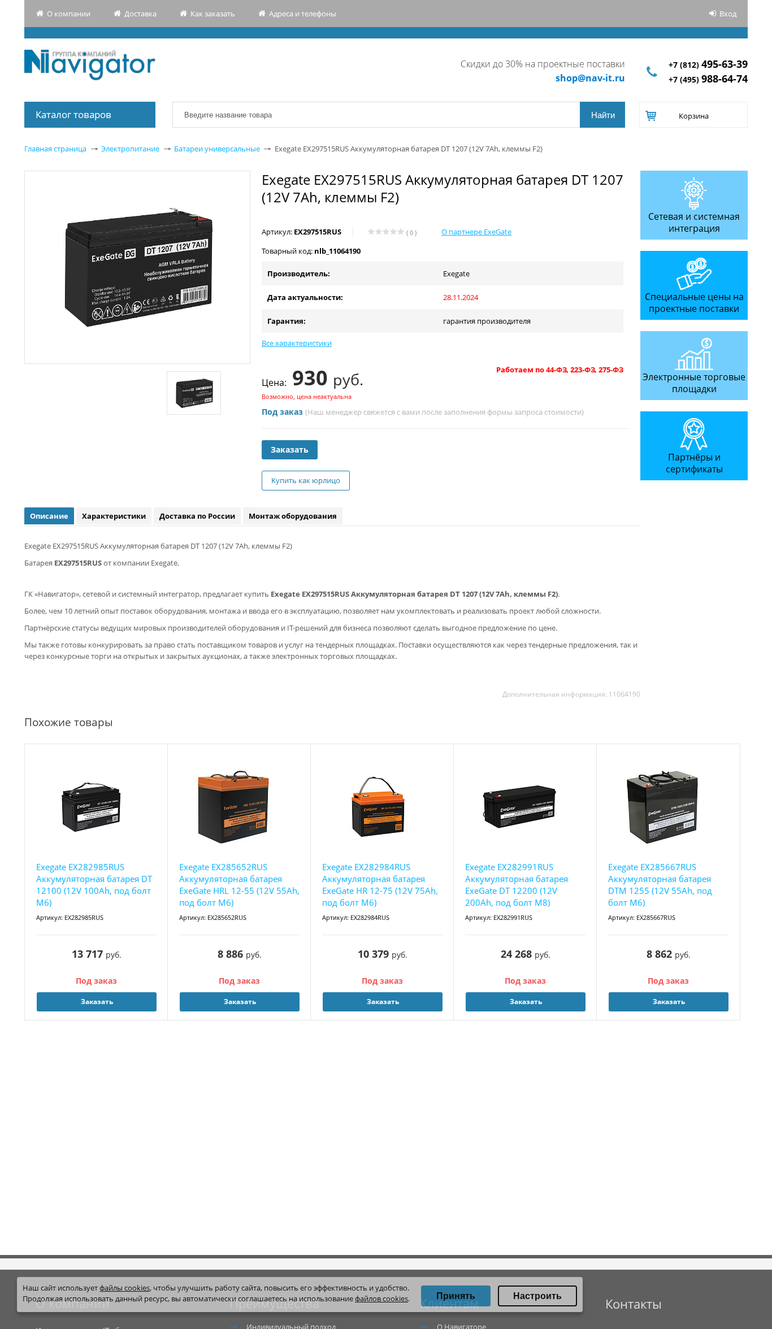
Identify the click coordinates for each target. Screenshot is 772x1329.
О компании (68, 13)
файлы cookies (124, 1288)
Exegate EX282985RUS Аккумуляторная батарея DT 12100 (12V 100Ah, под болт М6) (94, 884)
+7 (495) (708, 79)
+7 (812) (708, 64)
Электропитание (130, 149)
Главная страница (55, 149)
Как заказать (212, 13)
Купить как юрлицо (305, 480)
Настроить (537, 1296)
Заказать (290, 449)
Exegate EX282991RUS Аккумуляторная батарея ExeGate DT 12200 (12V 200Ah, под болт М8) (516, 884)
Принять (455, 1296)
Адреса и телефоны (302, 13)
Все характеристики (297, 343)
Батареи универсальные (217, 149)
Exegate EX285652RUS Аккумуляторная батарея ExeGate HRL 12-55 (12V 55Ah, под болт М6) (239, 884)
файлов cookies (381, 1298)
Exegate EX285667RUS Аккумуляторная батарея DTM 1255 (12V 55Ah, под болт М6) (660, 884)
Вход (727, 13)
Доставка (140, 13)
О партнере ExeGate (476, 232)
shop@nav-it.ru (590, 78)
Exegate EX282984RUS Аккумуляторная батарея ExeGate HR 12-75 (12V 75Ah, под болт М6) (380, 884)
